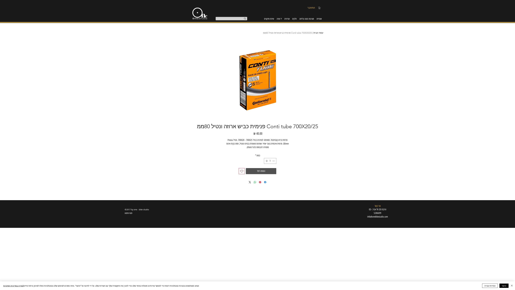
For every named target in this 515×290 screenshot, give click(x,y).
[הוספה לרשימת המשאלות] (242, 171)
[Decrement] (274, 161)
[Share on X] (249, 182)
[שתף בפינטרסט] (260, 182)
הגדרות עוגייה (490, 285)
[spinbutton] (270, 161)
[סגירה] (511, 286)
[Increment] (266, 161)
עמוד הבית (318, 32)
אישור (504, 285)
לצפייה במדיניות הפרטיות (13, 285)
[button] (319, 8)
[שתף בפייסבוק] (265, 182)
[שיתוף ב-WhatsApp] (255, 182)
